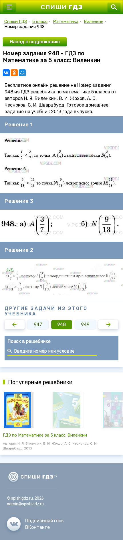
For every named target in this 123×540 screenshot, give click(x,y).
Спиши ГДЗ (15, 21)
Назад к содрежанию (35, 41)
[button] (15, 324)
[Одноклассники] (14, 72)
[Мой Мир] (22, 72)
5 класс (39, 21)
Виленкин (93, 21)
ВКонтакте (37, 527)
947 (38, 324)
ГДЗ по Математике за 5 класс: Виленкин (45, 435)
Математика (65, 21)
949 (85, 324)
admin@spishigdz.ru (25, 504)
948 (61, 324)
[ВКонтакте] (6, 72)
